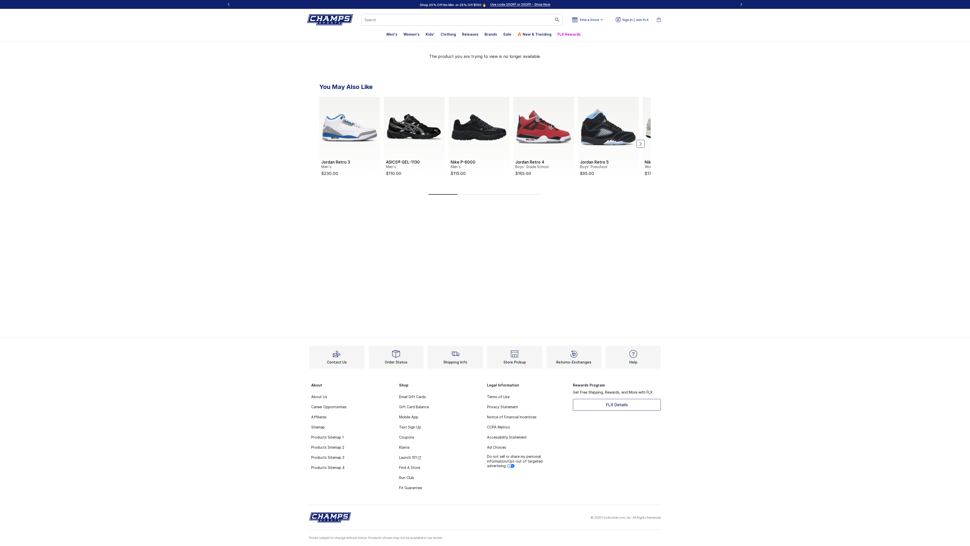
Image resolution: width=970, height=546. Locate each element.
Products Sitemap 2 (327, 447)
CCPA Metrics (498, 427)
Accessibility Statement (507, 437)
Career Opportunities (329, 407)
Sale (507, 34)
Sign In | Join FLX (635, 20)
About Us (319, 397)
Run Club (406, 477)
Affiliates (319, 417)
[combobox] (462, 19)
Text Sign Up (410, 427)
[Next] (741, 4)
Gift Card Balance (414, 407)
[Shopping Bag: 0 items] (659, 19)
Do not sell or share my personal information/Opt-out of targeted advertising (515, 461)
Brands (490, 34)
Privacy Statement (502, 407)
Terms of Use (498, 397)
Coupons (406, 437)
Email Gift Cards (412, 397)
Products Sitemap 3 (327, 457)
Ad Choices (496, 447)
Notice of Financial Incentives (512, 417)
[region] (485, 5)
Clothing (448, 34)
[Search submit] (557, 19)
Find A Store (409, 467)
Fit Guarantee (410, 488)
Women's (411, 34)
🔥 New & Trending (534, 34)
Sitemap (318, 427)
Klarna (404, 447)
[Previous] (228, 4)
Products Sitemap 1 (327, 437)
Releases (470, 34)
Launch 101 (408, 457)
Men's (391, 34)
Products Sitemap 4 (328, 467)
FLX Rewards (569, 34)
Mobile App (408, 417)
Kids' (430, 34)
